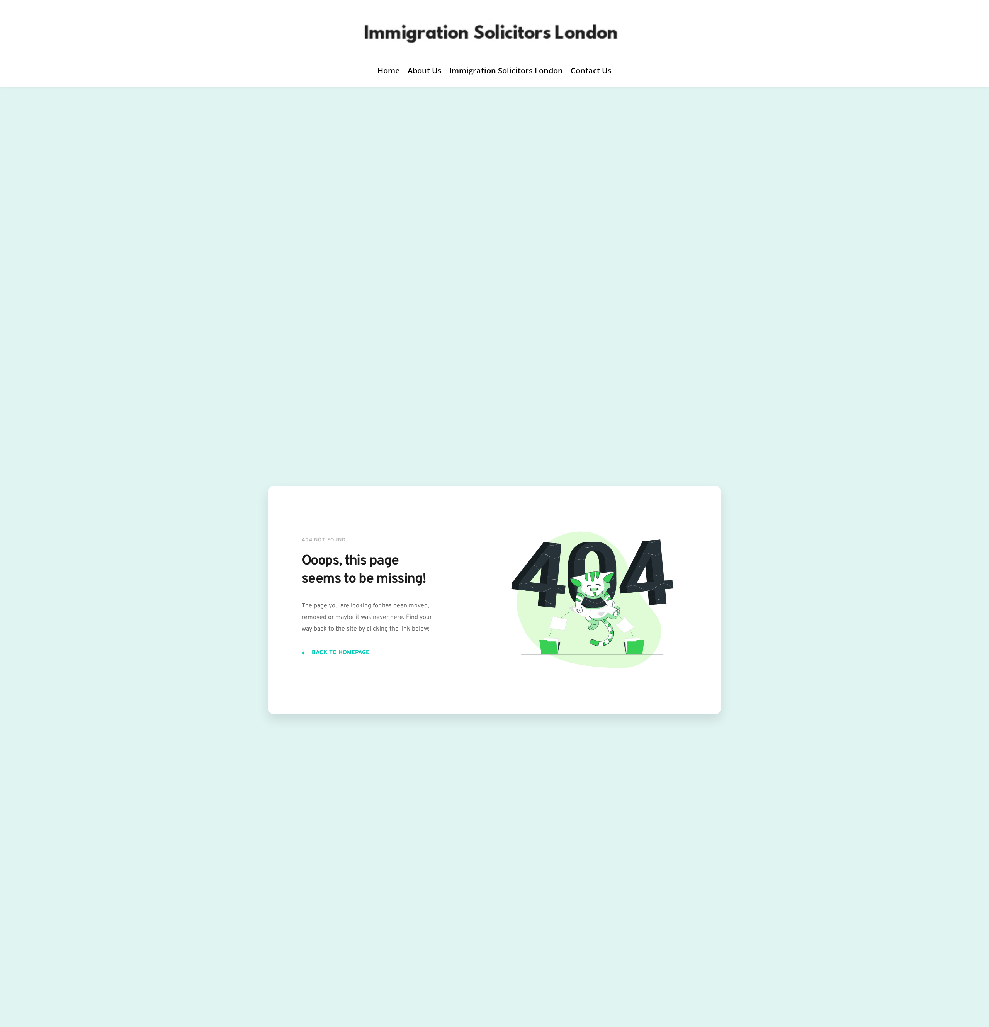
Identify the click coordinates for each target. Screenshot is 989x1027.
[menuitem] (389, 71)
